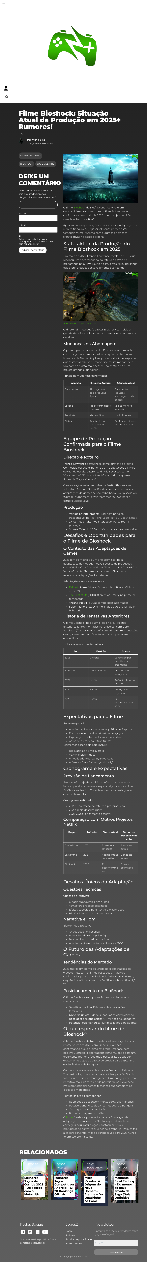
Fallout (73, 587)
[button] (3, 3)
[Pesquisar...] (6, 97)
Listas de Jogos (32, 1166)
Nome (23, 213)
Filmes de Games (30, 155)
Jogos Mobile (61, 1166)
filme (69, 1117)
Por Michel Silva (36, 139)
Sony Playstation (95, 1166)
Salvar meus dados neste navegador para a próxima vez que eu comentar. (36, 241)
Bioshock (26, 163)
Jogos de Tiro (46, 163)
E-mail (23, 225)
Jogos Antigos (122, 1166)
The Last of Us (78, 595)
